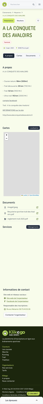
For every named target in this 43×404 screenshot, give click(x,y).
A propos (9, 55)
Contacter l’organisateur (15, 315)
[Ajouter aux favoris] (38, 20)
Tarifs (4, 370)
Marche (5, 352)
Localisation (34, 128)
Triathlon (5, 360)
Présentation (8, 21)
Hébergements (33, 227)
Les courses (7, 349)
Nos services (7, 368)
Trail (4, 357)
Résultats (20, 21)
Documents (31, 55)
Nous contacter (8, 381)
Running (5, 354)
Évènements (7, 13)
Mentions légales (8, 392)
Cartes (19, 55)
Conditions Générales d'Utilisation (14, 395)
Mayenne (17, 13)
